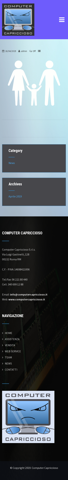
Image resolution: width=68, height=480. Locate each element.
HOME (8, 333)
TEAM (8, 357)
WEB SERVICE (13, 351)
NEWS (8, 363)
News (12, 163)
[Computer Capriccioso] (18, 2)
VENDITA (10, 345)
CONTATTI (11, 369)
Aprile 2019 (15, 196)
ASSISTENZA (12, 339)
